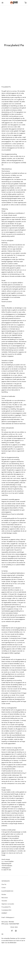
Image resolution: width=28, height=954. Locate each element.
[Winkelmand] (25, 3)
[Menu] (2, 2)
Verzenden (4, 901)
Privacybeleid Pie (6, 907)
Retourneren (5, 898)
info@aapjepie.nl (9, 917)
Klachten (4, 894)
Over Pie (4, 884)
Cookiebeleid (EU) (6, 910)
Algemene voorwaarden (8, 904)
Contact (4, 887)
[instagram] (15, 931)
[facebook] (12, 931)
